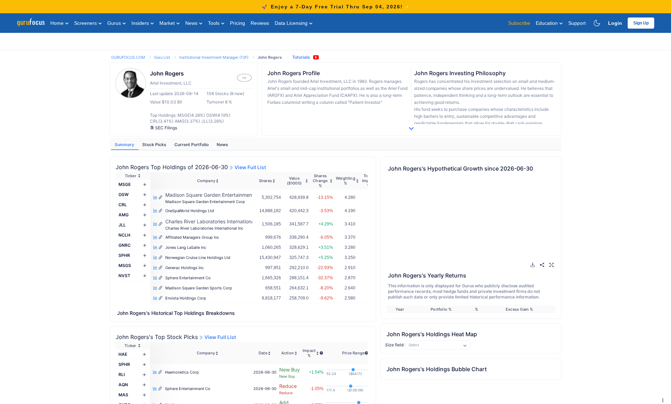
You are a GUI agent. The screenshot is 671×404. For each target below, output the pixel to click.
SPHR (124, 255)
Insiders (140, 23)
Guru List (162, 57)
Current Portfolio (192, 144)
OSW (123, 194)
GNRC (124, 245)
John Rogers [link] (270, 57)
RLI (121, 374)
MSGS (124, 265)
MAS (123, 394)
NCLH (124, 235)
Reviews (260, 23)
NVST (124, 275)
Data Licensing (292, 23)
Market (167, 23)
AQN (123, 384)
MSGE (124, 184)
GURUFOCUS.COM (128, 57)
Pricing (237, 23)
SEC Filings (166, 127)
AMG (123, 214)
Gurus (114, 23)
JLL (122, 225)
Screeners (86, 23)
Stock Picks (154, 144)
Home (57, 23)
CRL (122, 204)
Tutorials (301, 57)
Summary (125, 144)
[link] (128, 57)
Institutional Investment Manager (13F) (214, 57)
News (192, 23)
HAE (122, 354)
